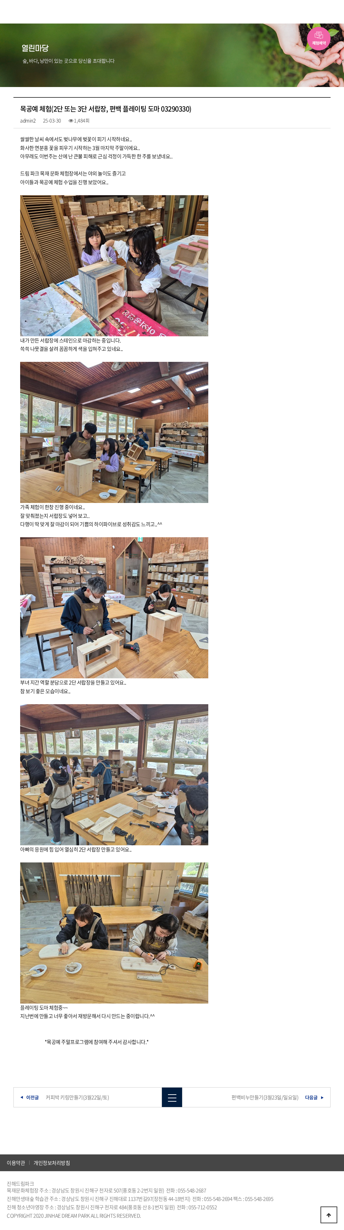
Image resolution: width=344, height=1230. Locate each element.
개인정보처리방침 (52, 1163)
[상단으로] (328, 1214)
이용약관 (16, 1163)
